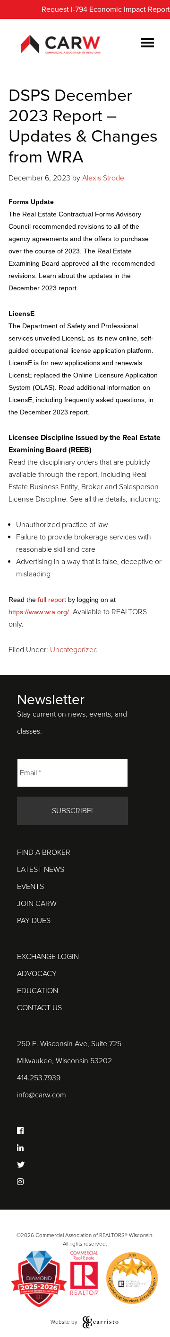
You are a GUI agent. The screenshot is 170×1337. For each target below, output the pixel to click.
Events (30, 886)
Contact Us (39, 1008)
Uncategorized (74, 650)
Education (37, 991)
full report (52, 599)
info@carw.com (41, 1095)
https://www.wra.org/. (40, 612)
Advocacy (37, 973)
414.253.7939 (38, 1078)
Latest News (40, 869)
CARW (61, 45)
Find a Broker (43, 852)
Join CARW (37, 903)
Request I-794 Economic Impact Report (106, 9)
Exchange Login (48, 956)
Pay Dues (34, 920)
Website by (65, 1322)
